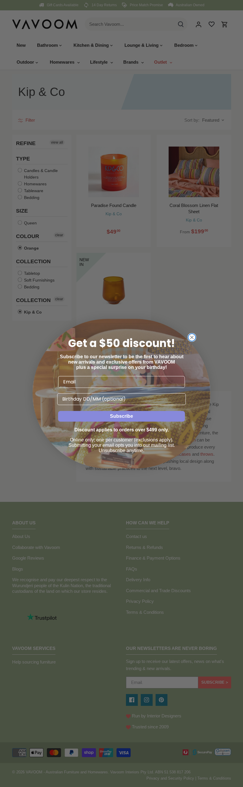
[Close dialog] (192, 337)
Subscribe (121, 416)
